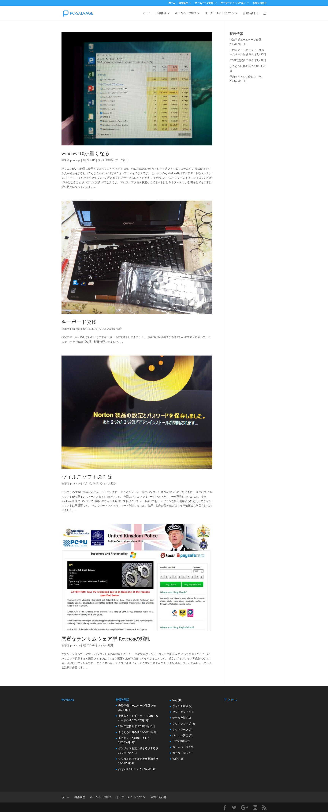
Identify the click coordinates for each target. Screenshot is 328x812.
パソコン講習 (180, 735)
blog (174, 700)
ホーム (172, 3)
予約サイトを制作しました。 (246, 76)
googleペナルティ (128, 769)
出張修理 (183, 3)
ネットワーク (180, 729)
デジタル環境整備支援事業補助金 (138, 758)
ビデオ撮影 (179, 741)
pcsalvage (75, 160)
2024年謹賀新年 (238, 60)
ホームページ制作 (204, 3)
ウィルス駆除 (106, 160)
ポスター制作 (180, 753)
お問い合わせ (259, 3)
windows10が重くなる (86, 153)
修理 (119, 328)
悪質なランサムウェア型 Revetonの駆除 (106, 639)
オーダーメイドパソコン (233, 3)
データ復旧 (121, 160)
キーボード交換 (79, 322)
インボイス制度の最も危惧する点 (138, 748)
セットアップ (180, 711)
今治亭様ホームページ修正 (245, 39)
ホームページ (180, 747)
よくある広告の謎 (240, 66)
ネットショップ (181, 723)
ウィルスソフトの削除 (87, 477)
